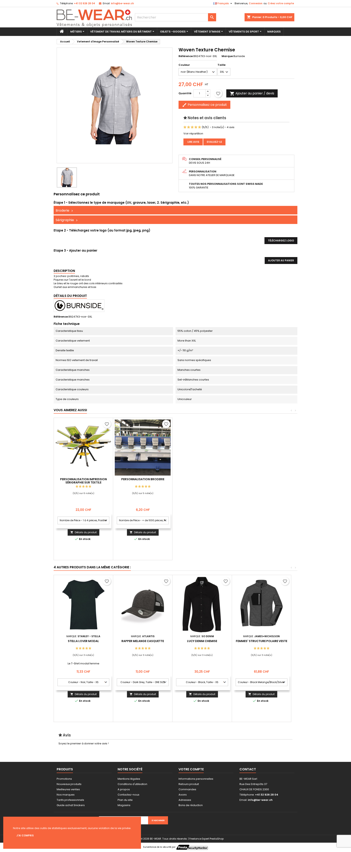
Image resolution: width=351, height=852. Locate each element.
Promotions (64, 779)
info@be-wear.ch (122, 3)
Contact (247, 769)
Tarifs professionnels (70, 800)
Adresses (185, 800)
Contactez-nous (128, 795)
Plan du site (125, 800)
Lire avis (193, 142)
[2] (188, 127)
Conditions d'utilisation (132, 784)
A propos (124, 789)
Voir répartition (193, 133)
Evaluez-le (214, 142)
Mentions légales (129, 779)
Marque (227, 56)
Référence (186, 56)
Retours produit (189, 784)
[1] (184, 127)
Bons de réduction (191, 805)
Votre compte (191, 769)
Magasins (124, 805)
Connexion (255, 3)
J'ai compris (25, 835)
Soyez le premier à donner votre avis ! (83, 743)
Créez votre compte (281, 3)
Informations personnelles (196, 779)
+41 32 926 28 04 (84, 3)
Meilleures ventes (68, 789)
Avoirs (183, 795)
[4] (195, 127)
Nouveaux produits (69, 784)
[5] (199, 127)
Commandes (187, 789)
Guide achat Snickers (71, 805)
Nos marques (66, 795)
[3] (192, 127)
